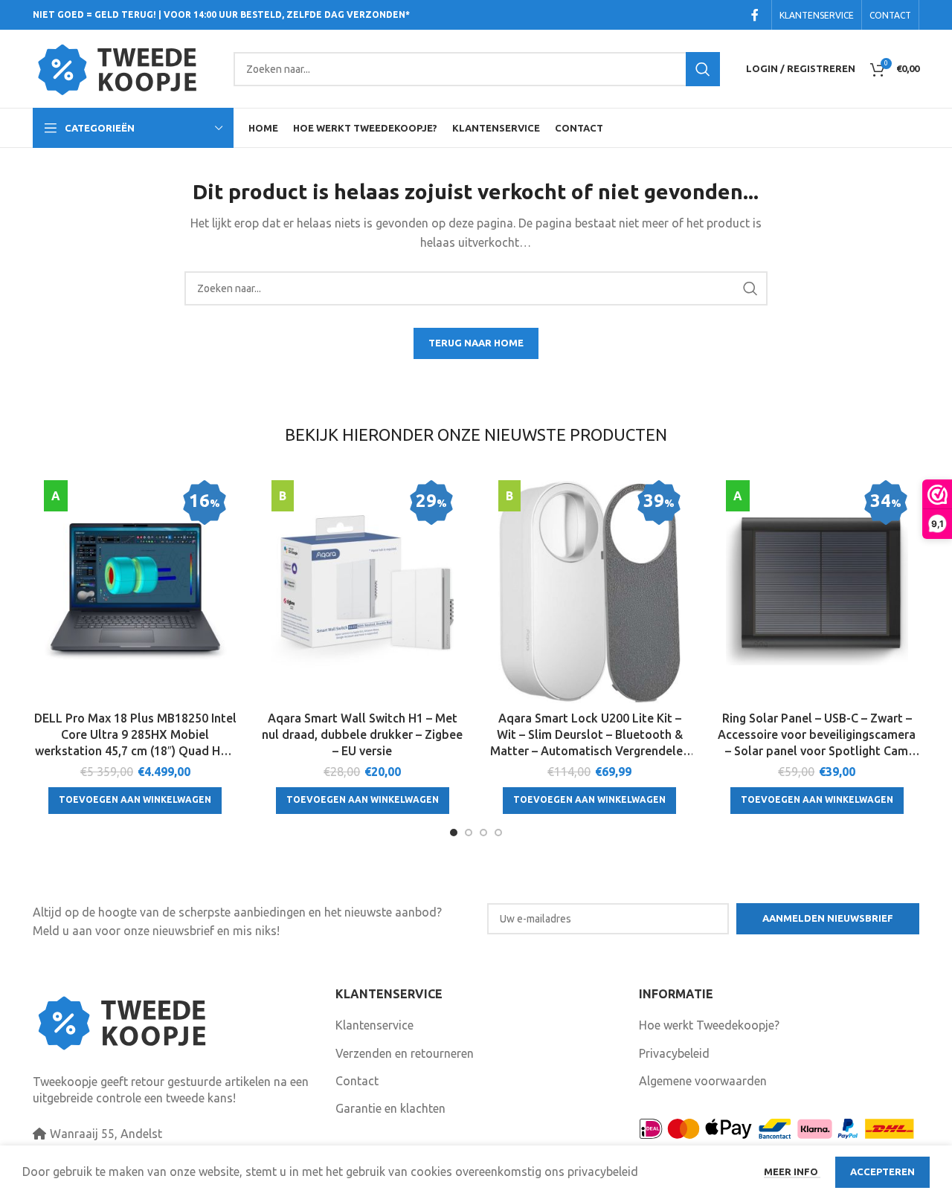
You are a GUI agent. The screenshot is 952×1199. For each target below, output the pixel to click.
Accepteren (882, 1171)
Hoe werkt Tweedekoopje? (709, 1025)
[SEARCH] (703, 69)
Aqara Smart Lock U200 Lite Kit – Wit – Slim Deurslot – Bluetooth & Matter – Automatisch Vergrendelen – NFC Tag (589, 735)
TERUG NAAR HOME (476, 342)
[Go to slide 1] (453, 832)
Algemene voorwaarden (703, 1080)
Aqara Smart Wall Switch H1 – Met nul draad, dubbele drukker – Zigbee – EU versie (362, 734)
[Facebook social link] (755, 15)
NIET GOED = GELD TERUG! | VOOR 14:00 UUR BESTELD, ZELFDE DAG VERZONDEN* (221, 14)
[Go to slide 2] (468, 832)
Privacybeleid (674, 1053)
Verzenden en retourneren (404, 1053)
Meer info (792, 1171)
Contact (357, 1080)
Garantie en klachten (390, 1108)
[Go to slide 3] (483, 832)
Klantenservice (374, 1025)
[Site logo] (126, 67)
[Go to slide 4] (498, 832)
